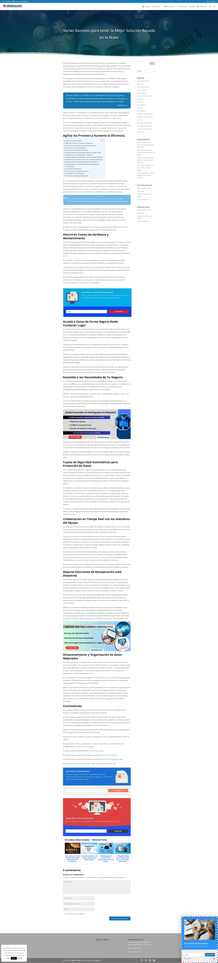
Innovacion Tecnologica (144, 114)
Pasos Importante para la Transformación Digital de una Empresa (146, 152)
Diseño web (140, 191)
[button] (213, 958)
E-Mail (139, 102)
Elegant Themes (76, 960)
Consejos (139, 99)
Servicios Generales (143, 199)
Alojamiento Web (142, 81)
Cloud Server (141, 93)
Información (140, 111)
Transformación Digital (143, 129)
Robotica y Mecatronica (144, 117)
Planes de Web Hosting (144, 188)
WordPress (96, 960)
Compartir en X (122, 105)
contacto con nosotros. (109, 755)
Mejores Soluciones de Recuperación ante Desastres (82, 162)
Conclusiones (70, 166)
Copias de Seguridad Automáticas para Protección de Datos (84, 157)
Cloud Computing (142, 87)
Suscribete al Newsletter (74, 169)
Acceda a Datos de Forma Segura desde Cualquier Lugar (83, 153)
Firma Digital (140, 105)
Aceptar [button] (14, 958)
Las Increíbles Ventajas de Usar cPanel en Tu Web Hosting (145, 167)
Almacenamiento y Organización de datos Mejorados (83, 164)
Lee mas (19, 958)
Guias (138, 108)
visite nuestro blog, (96, 751)
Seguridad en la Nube (143, 123)
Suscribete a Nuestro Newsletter (75, 148)
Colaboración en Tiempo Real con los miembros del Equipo (84, 159)
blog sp (139, 84)
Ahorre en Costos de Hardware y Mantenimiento (80, 146)
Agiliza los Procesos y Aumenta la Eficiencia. (79, 143)
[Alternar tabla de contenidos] (101, 140)
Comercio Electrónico (143, 96)
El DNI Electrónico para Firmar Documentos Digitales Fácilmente (145, 145)
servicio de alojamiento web (112, 759)
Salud (138, 120)
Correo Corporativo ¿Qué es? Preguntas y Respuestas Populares (145, 175)
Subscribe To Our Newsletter (75, 173)
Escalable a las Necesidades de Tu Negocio (78, 155)
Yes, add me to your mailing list (75, 914)
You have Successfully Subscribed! (77, 176)
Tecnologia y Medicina (143, 126)
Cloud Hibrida (141, 90)
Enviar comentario (120, 918)
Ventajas (139, 132)
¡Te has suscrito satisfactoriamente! (76, 150)
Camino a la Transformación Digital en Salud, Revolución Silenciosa (145, 160)
